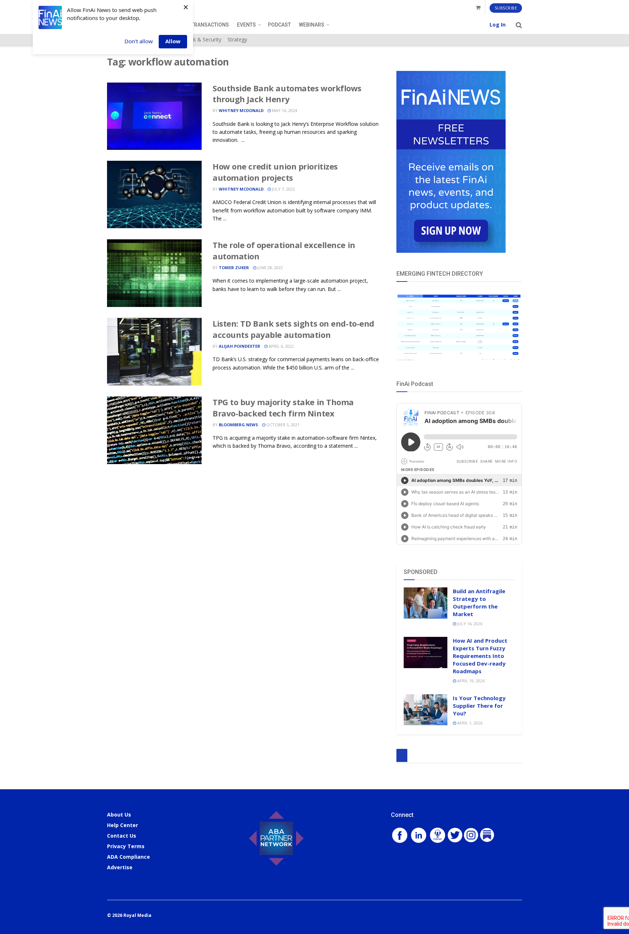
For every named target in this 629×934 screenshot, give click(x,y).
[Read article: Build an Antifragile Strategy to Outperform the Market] (425, 603)
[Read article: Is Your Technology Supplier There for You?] (425, 710)
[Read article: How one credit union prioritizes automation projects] (154, 194)
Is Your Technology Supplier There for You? (479, 705)
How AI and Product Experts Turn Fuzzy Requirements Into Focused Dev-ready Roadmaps (480, 656)
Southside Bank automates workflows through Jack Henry (287, 94)
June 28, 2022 (269, 267)
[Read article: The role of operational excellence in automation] (154, 273)
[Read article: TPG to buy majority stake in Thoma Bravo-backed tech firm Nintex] (154, 430)
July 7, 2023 (283, 189)
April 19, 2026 (470, 680)
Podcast (279, 25)
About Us (119, 814)
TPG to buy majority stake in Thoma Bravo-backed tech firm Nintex (283, 407)
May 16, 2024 (284, 110)
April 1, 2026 (469, 723)
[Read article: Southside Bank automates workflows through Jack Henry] (154, 116)
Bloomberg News (238, 424)
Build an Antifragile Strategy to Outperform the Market (479, 602)
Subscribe (506, 8)
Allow (173, 41)
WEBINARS (311, 25)
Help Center (122, 825)
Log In (498, 24)
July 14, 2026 (469, 623)
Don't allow (138, 41)
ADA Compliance (128, 856)
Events (246, 25)
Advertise (119, 867)
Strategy (237, 39)
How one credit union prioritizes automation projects (275, 172)
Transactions (210, 25)
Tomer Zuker (234, 267)
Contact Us (121, 835)
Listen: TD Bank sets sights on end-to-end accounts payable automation (293, 329)
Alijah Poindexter (239, 346)
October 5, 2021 (282, 424)
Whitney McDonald (241, 110)
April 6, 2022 (281, 346)
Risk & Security (203, 39)
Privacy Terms (126, 846)
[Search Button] (519, 25)
